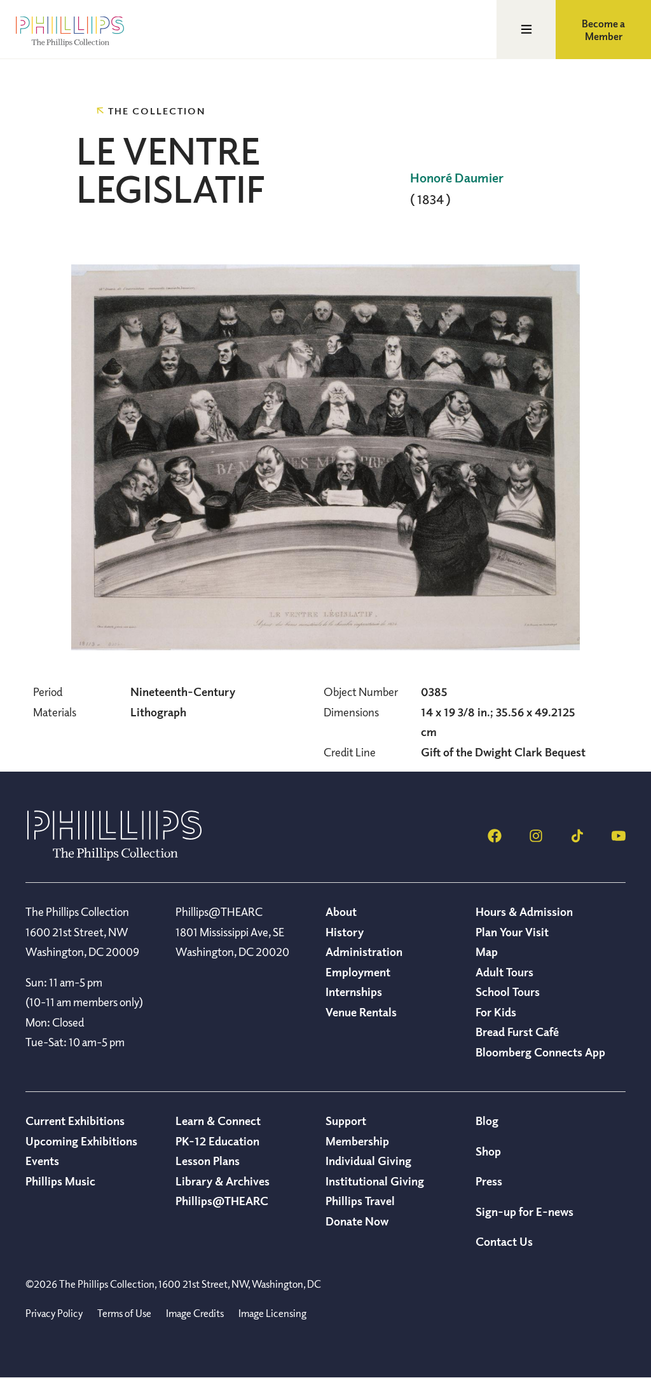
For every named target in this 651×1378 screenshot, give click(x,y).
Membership (357, 1141)
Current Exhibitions (75, 1121)
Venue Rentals (361, 1012)
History (345, 932)
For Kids (496, 1012)
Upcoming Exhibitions (81, 1141)
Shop (488, 1151)
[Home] (114, 857)
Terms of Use (124, 1313)
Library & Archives (222, 1181)
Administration (364, 951)
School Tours (508, 992)
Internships (354, 992)
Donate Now (357, 1221)
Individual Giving (368, 1161)
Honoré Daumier (457, 178)
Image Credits (195, 1313)
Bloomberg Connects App (540, 1052)
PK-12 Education (217, 1141)
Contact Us (504, 1241)
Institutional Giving (375, 1181)
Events (42, 1161)
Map (487, 951)
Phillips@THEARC (221, 1201)
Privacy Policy (54, 1313)
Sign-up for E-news (524, 1211)
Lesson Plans (207, 1161)
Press (489, 1181)
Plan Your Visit (512, 932)
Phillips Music (60, 1181)
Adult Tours (504, 972)
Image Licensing (272, 1313)
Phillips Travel (360, 1201)
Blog (487, 1121)
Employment (358, 972)
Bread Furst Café (517, 1032)
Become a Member (603, 30)
